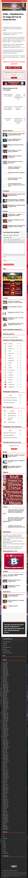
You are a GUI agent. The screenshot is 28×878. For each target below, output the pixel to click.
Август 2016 (5, 807)
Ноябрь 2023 (5, 705)
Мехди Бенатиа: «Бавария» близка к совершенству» (16, 206)
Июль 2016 (5, 808)
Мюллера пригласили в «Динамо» (16, 172)
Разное (8, 22)
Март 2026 (5, 668)
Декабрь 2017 (5, 789)
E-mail (4, 260)
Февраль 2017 (6, 799)
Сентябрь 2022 (6, 720)
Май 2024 (5, 696)
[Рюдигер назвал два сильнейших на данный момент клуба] (5, 135)
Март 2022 (5, 727)
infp (3, 836)
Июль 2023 (5, 710)
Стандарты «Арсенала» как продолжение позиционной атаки (16, 526)
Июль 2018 (5, 780)
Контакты (5, 645)
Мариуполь (21, 47)
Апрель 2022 (5, 725)
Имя (4, 256)
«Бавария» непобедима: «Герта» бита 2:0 (16, 220)
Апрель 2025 (5, 681)
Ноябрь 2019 (5, 758)
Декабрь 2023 (5, 703)
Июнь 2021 (5, 739)
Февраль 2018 (6, 787)
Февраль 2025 (6, 684)
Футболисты (6, 591)
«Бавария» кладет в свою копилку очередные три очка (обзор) (16, 226)
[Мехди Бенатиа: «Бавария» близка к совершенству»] (5, 207)
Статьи (5, 507)
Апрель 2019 (5, 767)
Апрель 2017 (5, 796)
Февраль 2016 (6, 814)
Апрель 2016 (5, 811)
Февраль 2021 (6, 741)
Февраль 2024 (6, 701)
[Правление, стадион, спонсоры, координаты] (5, 319)
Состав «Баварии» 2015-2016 (15, 306)
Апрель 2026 (5, 666)
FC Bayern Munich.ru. (13, 874)
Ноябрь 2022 (5, 717)
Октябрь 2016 (5, 804)
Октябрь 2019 (5, 759)
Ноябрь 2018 (5, 774)
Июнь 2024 (5, 695)
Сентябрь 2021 (6, 735)
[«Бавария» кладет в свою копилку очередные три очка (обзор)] (5, 227)
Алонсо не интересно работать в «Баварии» (18, 108)
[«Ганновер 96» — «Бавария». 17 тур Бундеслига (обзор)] (5, 216)
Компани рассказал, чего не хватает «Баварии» (15, 178)
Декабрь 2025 (5, 671)
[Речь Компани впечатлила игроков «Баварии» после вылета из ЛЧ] (5, 185)
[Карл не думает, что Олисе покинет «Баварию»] (5, 152)
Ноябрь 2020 (5, 744)
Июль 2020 (5, 750)
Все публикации (6, 650)
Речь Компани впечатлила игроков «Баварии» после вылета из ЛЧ (16, 185)
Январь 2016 (5, 815)
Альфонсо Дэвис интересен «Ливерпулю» (15, 156)
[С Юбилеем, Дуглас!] (5, 608)
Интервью (6, 191)
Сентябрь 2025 (6, 675)
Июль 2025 (5, 677)
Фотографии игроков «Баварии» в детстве (16, 461)
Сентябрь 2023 (6, 707)
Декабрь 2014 (5, 829)
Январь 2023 (5, 714)
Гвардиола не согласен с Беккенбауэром (14, 586)
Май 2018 (5, 782)
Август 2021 (5, 736)
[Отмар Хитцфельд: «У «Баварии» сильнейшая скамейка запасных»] (5, 201)
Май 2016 (5, 810)
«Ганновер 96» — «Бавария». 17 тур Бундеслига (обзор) (15, 215)
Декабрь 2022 (5, 716)
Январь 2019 (5, 772)
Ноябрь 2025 (5, 672)
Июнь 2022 (5, 724)
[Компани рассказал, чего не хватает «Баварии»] (5, 180)
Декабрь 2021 (5, 731)
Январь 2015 (5, 828)
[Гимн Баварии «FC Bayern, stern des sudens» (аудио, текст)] (5, 325)
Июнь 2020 (5, 751)
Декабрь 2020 (5, 743)
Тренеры (5, 571)
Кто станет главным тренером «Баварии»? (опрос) (15, 575)
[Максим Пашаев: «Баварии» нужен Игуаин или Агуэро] (5, 196)
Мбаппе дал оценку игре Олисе (16, 144)
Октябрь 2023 (5, 706)
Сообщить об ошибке (7, 652)
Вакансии (5, 649)
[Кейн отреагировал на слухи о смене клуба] (5, 163)
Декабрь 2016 (5, 802)
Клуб (4, 840)
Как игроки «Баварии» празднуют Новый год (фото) (16, 455)
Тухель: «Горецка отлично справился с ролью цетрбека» (8, 108)
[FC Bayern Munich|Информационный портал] (14, 9)
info (3, 834)
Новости (4, 843)
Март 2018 (5, 785)
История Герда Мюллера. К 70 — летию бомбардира (16, 595)
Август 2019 (5, 762)
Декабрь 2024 (5, 687)
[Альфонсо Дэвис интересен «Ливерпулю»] (5, 158)
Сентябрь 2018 (6, 777)
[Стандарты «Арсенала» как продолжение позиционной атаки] (5, 527)
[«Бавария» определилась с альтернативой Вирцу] (5, 169)
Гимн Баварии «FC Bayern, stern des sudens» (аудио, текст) (15, 324)
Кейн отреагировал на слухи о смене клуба (15, 162)
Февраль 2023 (6, 713)
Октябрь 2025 (5, 673)
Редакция (5, 643)
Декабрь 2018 (5, 773)
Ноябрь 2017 (5, 791)
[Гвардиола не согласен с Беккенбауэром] (5, 587)
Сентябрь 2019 (6, 761)
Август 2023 (5, 709)
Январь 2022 (5, 729)
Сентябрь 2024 (6, 691)
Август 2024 (5, 692)
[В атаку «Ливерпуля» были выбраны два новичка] (5, 141)
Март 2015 (5, 825)
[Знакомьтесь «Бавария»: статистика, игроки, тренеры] (5, 303)
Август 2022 (5, 721)
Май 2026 (5, 665)
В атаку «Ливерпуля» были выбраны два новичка (14, 140)
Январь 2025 (5, 686)
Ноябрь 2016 (5, 803)
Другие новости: (8, 130)
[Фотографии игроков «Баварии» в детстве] (5, 462)
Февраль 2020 (6, 755)
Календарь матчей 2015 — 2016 (15, 312)
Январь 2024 (5, 702)
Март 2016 (5, 812)
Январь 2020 (5, 757)
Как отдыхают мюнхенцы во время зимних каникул (15, 467)
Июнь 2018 (5, 781)
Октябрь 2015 (5, 819)
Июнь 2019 (5, 765)
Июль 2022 (5, 722)
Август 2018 (5, 778)
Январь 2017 (5, 800)
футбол (11, 870)
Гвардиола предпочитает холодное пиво (14, 580)
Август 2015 (5, 822)
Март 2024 (5, 699)
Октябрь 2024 (5, 690)
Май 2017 (5, 795)
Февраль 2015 (6, 826)
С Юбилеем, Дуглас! (13, 605)
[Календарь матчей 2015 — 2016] (5, 314)
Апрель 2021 (5, 740)
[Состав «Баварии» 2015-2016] (5, 309)
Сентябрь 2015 (6, 821)
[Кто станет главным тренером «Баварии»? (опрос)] (5, 576)
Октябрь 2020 (5, 746)
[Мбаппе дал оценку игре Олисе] (5, 146)
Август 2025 (5, 676)
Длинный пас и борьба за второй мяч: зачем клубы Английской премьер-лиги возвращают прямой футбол (13, 519)
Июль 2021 (5, 737)
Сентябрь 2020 (6, 747)
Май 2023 (5, 711)
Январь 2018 (5, 788)
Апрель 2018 (5, 784)
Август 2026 (5, 662)
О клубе (5, 298)
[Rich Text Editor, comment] (14, 248)
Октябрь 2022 (5, 718)
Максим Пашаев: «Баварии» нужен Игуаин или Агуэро (16, 194)
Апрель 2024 (5, 698)
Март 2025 (5, 683)
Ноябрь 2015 (5, 818)
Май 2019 (5, 766)
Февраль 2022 (6, 728)
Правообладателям (7, 647)
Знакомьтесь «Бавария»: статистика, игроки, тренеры (15, 302)
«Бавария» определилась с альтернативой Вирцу (14, 167)
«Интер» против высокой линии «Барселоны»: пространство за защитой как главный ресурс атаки (13, 511)
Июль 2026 (5, 664)
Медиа (5, 452)
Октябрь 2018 (5, 776)
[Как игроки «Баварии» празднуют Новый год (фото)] (5, 457)
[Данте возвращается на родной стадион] (5, 602)
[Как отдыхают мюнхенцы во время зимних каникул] (5, 468)
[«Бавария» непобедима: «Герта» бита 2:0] (5, 222)
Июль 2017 (5, 793)
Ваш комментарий (7, 237)
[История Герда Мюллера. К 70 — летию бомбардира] (5, 596)
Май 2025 (5, 680)
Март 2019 (5, 769)
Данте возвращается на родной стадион (16, 601)
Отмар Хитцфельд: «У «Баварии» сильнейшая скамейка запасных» (16, 200)
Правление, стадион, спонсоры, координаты (16, 318)
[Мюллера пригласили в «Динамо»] (5, 174)
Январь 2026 (5, 669)
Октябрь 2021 (5, 733)
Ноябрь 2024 (5, 688)
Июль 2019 (5, 763)
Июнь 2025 (5, 679)
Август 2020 (5, 748)
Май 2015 (5, 823)
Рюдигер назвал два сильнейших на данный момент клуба (16, 134)
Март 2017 (5, 797)
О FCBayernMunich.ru (7, 641)
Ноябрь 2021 (5, 732)
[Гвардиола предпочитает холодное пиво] (5, 582)
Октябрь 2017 (5, 792)
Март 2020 (5, 754)
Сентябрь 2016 (6, 806)
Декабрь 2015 (5, 817)
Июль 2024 (5, 694)
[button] (5, 239)
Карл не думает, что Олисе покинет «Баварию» (14, 151)
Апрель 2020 (5, 752)
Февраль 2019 (6, 770)
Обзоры (5, 211)
